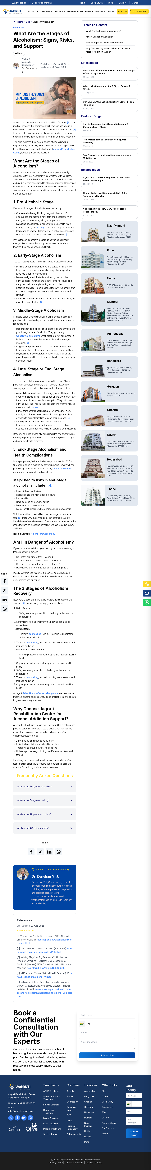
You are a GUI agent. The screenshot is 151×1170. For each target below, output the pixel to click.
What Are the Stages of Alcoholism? (103, 31)
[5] (19, 517)
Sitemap (89, 1162)
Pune (86, 1142)
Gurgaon (88, 1107)
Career (135, 2)
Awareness (18, 27)
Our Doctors (108, 1128)
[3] (67, 234)
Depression (72, 1101)
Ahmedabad (90, 1091)
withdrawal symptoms (28, 336)
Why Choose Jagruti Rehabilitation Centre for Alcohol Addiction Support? (108, 50)
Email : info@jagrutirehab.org (20, 1109)
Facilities (99, 11)
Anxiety (70, 1091)
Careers (106, 1096)
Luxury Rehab (19, 2)
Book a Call (122, 11)
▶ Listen (19, 53)
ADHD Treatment (51, 1091)
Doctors (110, 11)
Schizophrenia (50, 1134)
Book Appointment (42, 2)
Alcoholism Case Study (43, 533)
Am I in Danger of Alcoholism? (100, 36)
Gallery (122, 2)
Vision (105, 1133)
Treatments (45, 11)
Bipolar (70, 1096)
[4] (68, 418)
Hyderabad (89, 1112)
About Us (31, 11)
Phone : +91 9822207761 (22, 1103)
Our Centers (85, 11)
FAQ (104, 1112)
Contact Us (107, 1107)
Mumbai (88, 1117)
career (34, 407)
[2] (74, 129)
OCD (69, 1115)
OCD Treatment (50, 1123)
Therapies (71, 11)
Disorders (58, 11)
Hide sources (24, 930)
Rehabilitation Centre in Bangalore (40, 693)
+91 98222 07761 (140, 11)
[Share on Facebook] (4, 581)
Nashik (87, 1136)
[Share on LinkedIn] (4, 599)
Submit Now (107, 1055)
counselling (35, 634)
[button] (44, 786)
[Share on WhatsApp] (4, 608)
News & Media (109, 1123)
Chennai (88, 1101)
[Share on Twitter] (4, 590)
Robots (98, 1162)
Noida (87, 1131)
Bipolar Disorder (51, 1104)
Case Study (97, 2)
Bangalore (89, 1096)
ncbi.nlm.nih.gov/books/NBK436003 (46, 968)
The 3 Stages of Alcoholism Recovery (104, 42)
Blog (110, 2)
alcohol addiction (61, 468)
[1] (68, 122)
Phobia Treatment (52, 1129)
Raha (82, 2)
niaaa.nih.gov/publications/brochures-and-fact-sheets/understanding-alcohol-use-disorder (44, 993)
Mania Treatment (51, 1118)
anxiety (41, 227)
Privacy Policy (56, 1162)
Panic (69, 1120)
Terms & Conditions (74, 1162)
